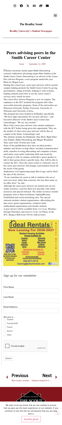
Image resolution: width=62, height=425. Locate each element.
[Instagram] (15, 6)
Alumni (9, 331)
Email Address (10, 307)
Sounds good (31, 419)
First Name (8, 287)
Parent (9, 327)
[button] (55, 15)
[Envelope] (47, 6)
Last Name (8, 297)
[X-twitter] (28, 6)
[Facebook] (21, 6)
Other (9, 335)
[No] (57, 413)
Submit (8, 358)
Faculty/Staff (12, 323)
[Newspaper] (34, 6)
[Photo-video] (41, 6)
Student (9, 319)
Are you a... (9, 317)
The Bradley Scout (31, 24)
